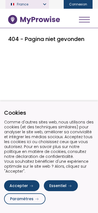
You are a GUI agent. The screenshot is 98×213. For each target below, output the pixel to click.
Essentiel (57, 185)
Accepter (19, 185)
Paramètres (21, 199)
